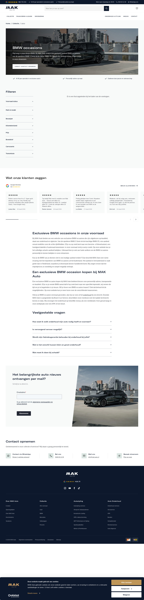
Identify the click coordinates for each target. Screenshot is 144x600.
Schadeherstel (112, 521)
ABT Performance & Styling (81, 521)
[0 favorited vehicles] (137, 8)
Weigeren (126, 595)
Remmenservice (112, 525)
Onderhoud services (113, 506)
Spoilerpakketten (78, 525)
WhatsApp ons (134, 2)
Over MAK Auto (10, 513)
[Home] (72, 474)
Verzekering (39, 16)
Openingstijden (10, 509)
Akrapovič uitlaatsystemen (81, 509)
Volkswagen (43, 521)
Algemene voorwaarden (26, 539)
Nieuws (126, 16)
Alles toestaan (126, 582)
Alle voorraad (43, 506)
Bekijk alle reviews (128, 185)
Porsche (42, 525)
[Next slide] (136, 219)
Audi (41, 509)
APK (109, 513)
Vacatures (8, 521)
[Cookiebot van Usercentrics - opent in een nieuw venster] (13, 595)
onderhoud (87, 295)
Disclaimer (51, 539)
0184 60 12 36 (122, 2)
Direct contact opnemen (25, 66)
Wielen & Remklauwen (80, 528)
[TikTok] (79, 488)
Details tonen (32, 593)
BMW (41, 513)
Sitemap (58, 539)
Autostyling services (79, 506)
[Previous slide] (130, 219)
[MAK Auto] (12, 8)
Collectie (16, 23)
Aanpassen (125, 589)
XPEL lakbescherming (80, 517)
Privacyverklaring (40, 539)
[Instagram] (65, 488)
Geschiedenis (10, 517)
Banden (110, 517)
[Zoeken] (106, 8)
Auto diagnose (112, 528)
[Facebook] (74, 488)
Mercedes (42, 517)
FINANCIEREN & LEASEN (24, 16)
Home (8, 23)
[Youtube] (70, 488)
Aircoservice (111, 509)
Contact (8, 506)
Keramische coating (79, 513)
